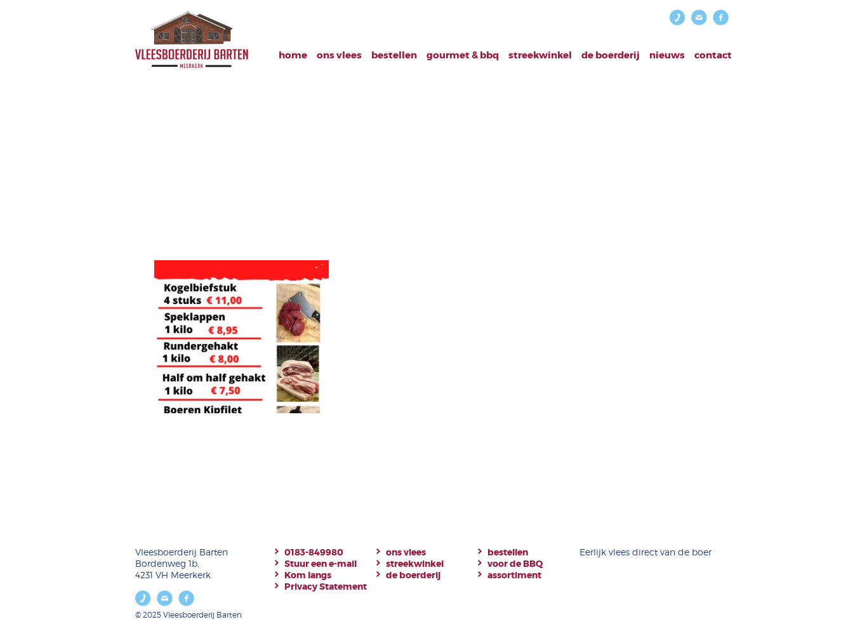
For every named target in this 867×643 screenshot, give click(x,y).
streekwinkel (415, 563)
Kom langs (307, 575)
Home (293, 55)
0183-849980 (313, 552)
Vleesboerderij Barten (191, 40)
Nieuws (667, 55)
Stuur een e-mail (320, 563)
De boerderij (610, 55)
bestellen (394, 55)
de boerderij (413, 575)
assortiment (514, 575)
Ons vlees (339, 55)
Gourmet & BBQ (463, 55)
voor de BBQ (515, 563)
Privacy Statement (325, 586)
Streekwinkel (540, 55)
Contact (713, 55)
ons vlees (406, 552)
